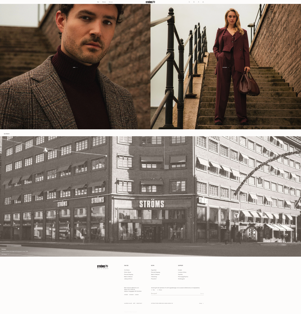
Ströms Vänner (127, 272)
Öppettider (153, 270)
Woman (104, 2)
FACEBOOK (126, 294)
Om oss (111, 2)
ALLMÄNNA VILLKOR (128, 303)
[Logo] (150, 2)
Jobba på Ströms (128, 279)
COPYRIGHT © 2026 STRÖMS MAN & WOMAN (159, 303)
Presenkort (153, 279)
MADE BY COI (170, 303)
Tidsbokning (154, 276)
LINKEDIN (137, 294)
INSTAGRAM (131, 294)
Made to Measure (128, 276)
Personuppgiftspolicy (183, 276)
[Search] (189, 2)
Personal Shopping (128, 274)
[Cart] (203, 2)
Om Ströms (127, 270)
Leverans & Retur (182, 272)
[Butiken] (150, 196)
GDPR (134, 303)
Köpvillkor (180, 274)
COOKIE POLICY (139, 303)
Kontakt (180, 270)
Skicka (202, 293)
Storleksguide (181, 279)
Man (98, 2)
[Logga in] (198, 2)
